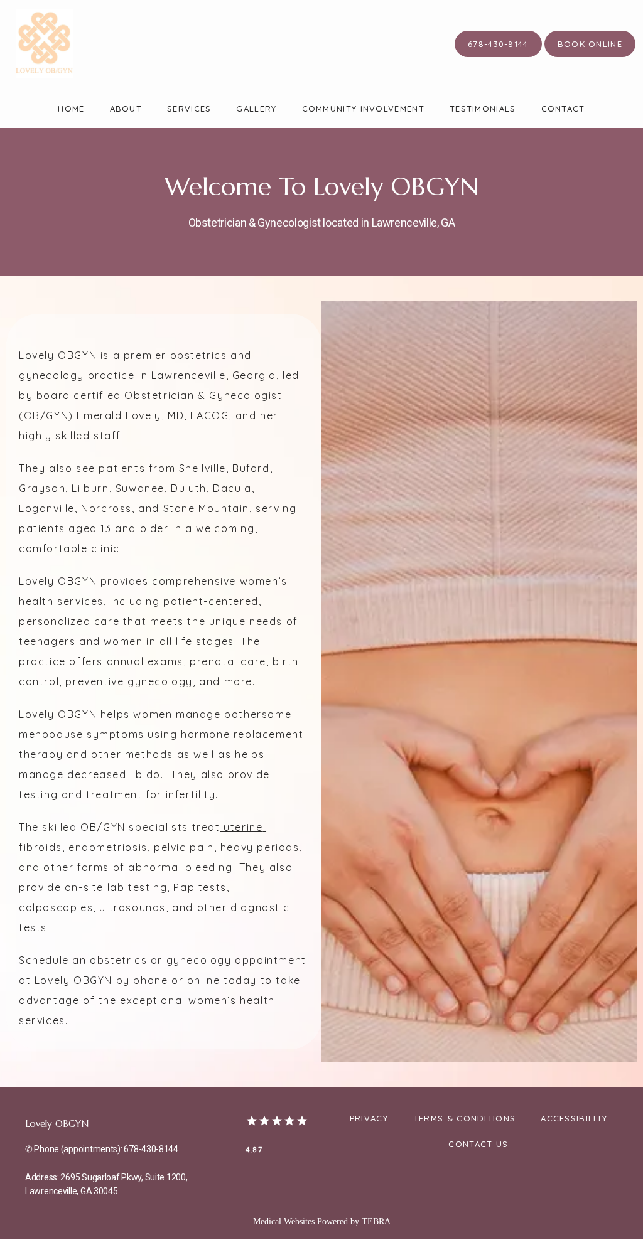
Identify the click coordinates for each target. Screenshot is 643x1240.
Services (189, 109)
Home (71, 109)
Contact (563, 109)
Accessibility (574, 1118)
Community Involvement (363, 109)
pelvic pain (184, 847)
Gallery (256, 109)
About (126, 109)
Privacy (369, 1118)
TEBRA (376, 1221)
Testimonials (483, 109)
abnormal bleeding (180, 867)
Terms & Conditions (464, 1118)
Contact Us (478, 1144)
